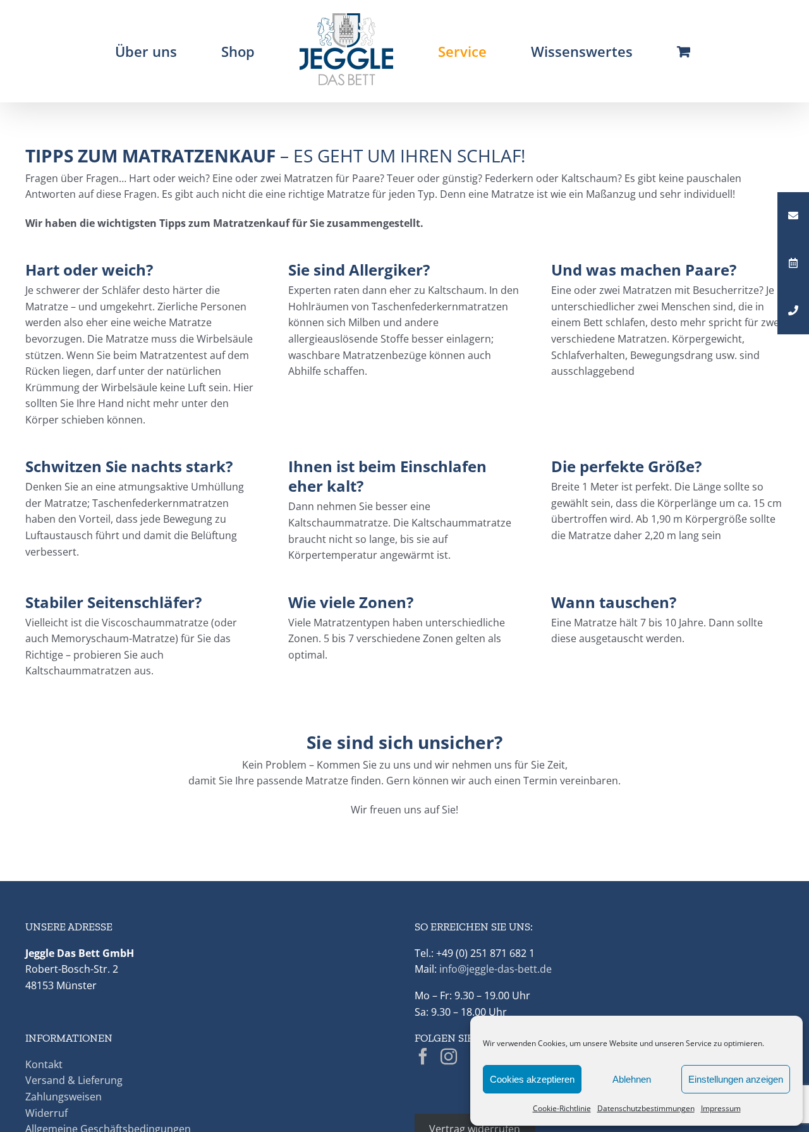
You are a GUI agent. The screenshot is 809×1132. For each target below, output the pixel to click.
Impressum (721, 1108)
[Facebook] (423, 1056)
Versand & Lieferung (74, 1080)
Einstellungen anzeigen (735, 1079)
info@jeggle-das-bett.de (495, 969)
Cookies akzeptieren (532, 1079)
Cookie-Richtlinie (562, 1108)
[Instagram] (449, 1056)
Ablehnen (631, 1079)
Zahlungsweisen (63, 1097)
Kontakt (44, 1064)
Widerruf (46, 1113)
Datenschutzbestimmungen (646, 1108)
